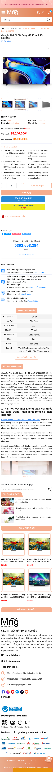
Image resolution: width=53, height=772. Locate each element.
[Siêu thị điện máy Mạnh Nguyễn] (26, 4)
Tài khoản (43, 12)
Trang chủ (5, 28)
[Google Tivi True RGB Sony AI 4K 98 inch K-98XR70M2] (13, 544)
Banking (27, 727)
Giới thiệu (22, 760)
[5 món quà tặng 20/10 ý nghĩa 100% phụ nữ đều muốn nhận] (7, 502)
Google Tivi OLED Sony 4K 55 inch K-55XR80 (20, 420)
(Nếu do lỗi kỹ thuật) (37, 287)
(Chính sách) (26, 294)
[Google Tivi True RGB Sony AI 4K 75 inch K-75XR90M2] (39, 580)
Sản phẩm (33, 760)
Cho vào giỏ (37, 186)
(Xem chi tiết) (39, 272)
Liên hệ (27, 763)
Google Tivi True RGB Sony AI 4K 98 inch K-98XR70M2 (13, 560)
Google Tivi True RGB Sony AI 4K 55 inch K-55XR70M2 (13, 596)
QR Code (4, 727)
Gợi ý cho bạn (27, 528)
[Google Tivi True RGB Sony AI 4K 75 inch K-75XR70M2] (39, 544)
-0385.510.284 (37, 679)
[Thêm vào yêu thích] (48, 49)
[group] (26, 71)
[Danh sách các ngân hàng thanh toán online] (26, 746)
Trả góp (20, 727)
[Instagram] (8, 692)
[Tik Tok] (22, 692)
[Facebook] (3, 692)
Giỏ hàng (51, 12)
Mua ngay (26, 192)
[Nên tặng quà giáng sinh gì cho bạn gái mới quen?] (7, 510)
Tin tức (43, 760)
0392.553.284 (26, 245)
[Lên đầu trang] (49, 752)
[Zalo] (17, 692)
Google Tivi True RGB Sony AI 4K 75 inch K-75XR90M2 (39, 596)
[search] (48, 20)
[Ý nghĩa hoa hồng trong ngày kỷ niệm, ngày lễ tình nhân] (7, 519)
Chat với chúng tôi (26, 255)
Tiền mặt (13, 727)
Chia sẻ (7, 234)
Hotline (38, 12)
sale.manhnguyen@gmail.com (19, 685)
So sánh (7, 41)
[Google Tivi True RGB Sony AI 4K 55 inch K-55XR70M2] (13, 580)
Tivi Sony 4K (16, 28)
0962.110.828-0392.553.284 (18, 679)
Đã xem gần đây (26, 610)
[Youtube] (13, 692)
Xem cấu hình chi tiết (26, 357)
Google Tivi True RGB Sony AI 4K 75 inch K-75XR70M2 (39, 560)
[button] (47, 71)
